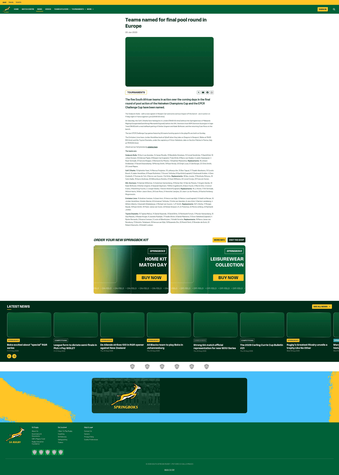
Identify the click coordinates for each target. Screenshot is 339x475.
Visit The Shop (236, 240)
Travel (11, 2)
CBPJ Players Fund (38, 439)
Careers (87, 434)
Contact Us (88, 431)
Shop (4, 2)
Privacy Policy (89, 437)
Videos (48, 9)
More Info (219, 240)
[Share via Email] (203, 92)
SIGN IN (322, 9)
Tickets (18, 2)
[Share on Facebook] (207, 92)
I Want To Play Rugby (65, 431)
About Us (35, 431)
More (89, 9)
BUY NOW (152, 277)
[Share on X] (198, 92)
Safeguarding (62, 439)
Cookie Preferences (91, 439)
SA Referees (62, 437)
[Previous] (9, 356)
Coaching (61, 434)
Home (16, 9)
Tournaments (78, 9)
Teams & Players (61, 9)
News (39, 9)
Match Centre (28, 9)
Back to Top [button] (169, 470)
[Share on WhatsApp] (212, 92)
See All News (320, 306)
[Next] (14, 356)
